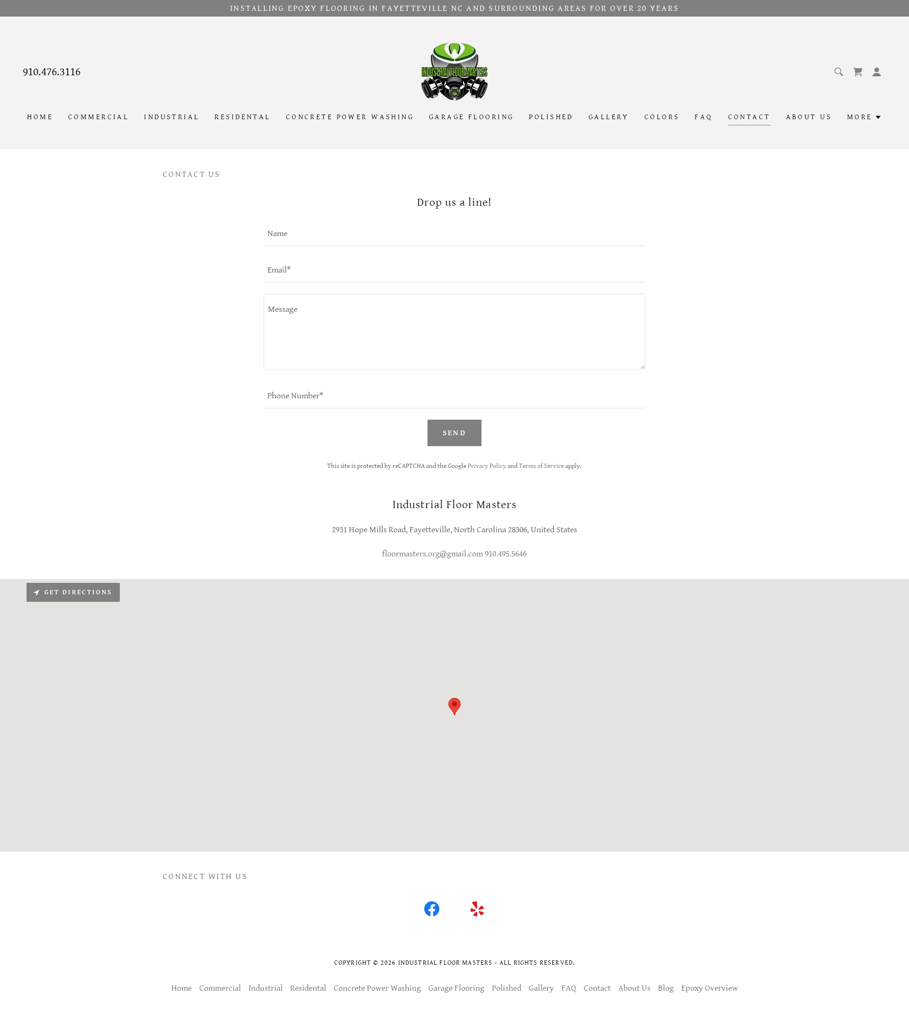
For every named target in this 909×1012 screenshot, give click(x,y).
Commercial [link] (98, 117)
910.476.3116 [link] (51, 72)
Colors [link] (662, 117)
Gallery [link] (608, 117)
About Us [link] (809, 117)
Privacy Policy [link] (487, 466)
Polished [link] (551, 117)
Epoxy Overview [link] (709, 988)
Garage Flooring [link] (471, 117)
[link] (454, 71)
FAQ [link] (704, 117)
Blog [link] (666, 988)
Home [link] (40, 117)
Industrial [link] (171, 117)
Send (455, 433)
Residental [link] (242, 117)
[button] (876, 71)
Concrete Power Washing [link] (350, 117)
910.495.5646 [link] (505, 554)
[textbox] (454, 233)
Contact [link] (749, 117)
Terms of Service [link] (541, 466)
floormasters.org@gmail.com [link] (432, 554)
